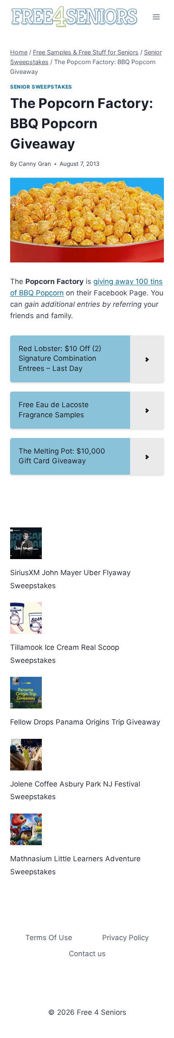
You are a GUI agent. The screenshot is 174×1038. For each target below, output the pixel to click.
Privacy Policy (125, 937)
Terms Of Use (48, 937)
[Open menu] (156, 16)
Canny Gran (35, 163)
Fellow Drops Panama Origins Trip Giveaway (85, 722)
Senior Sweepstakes (41, 87)
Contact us (87, 953)
